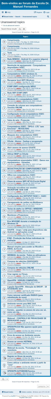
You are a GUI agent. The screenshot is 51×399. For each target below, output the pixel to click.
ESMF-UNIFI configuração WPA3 (21, 86)
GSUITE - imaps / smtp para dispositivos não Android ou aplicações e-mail (27, 231)
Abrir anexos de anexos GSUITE (21, 148)
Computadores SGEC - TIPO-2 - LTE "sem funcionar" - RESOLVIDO (25, 128)
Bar (15, 50)
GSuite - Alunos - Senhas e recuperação (24, 141)
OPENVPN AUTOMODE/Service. (21, 371)
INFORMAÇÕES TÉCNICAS (24, 63)
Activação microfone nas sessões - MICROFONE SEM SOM (22, 189)
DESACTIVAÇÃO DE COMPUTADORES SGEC (27, 169)
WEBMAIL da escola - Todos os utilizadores (26, 255)
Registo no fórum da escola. (19, 356)
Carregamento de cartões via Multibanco (25, 202)
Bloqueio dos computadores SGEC (22, 135)
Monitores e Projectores (17, 215)
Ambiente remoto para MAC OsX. (21, 304)
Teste (9, 53)
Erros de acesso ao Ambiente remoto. (24, 335)
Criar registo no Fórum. (17, 274)
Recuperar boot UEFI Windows (20, 80)
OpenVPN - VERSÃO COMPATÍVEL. (22, 280)
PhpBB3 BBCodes (25, 397)
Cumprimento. (13, 40)
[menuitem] (7, 12)
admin (18, 61)
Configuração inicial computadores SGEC (25, 114)
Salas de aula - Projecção (18, 120)
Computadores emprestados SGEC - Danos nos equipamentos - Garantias (28, 161)
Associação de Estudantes (23, 44)
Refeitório (17, 265)
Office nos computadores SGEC (21, 175)
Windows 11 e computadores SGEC (22, 99)
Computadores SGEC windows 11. (22, 74)
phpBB (12, 396)
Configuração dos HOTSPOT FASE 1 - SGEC (26, 196)
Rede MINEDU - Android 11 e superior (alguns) (27, 59)
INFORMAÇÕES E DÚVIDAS (24, 71)
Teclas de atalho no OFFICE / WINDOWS (25, 209)
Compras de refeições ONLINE (20, 268)
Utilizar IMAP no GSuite (17, 154)
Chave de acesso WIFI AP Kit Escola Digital (26, 181)
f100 (17, 42)
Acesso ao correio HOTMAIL (19, 342)
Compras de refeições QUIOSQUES (22, 261)
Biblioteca (17, 56)
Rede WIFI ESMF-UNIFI (17, 93)
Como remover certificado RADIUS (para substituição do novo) (25, 296)
